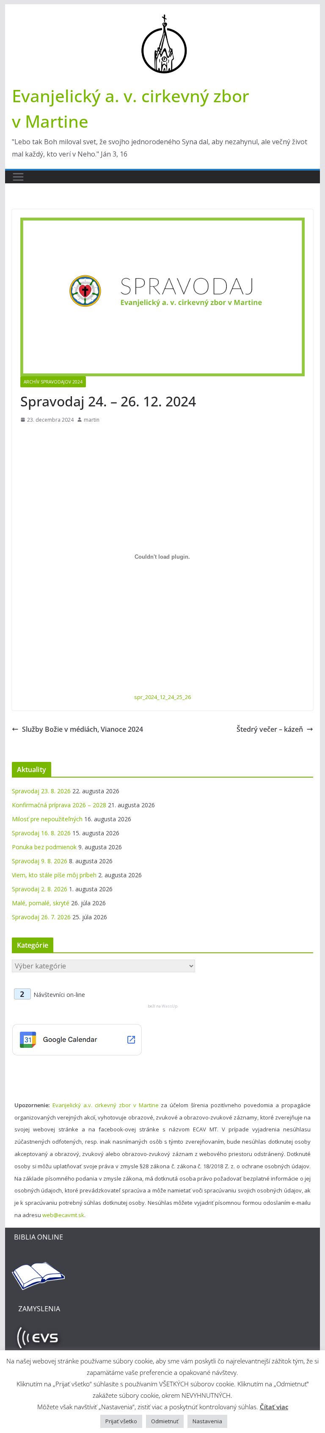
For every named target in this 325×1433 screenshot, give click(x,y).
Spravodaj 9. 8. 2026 (39, 861)
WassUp (169, 1006)
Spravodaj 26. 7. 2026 (41, 917)
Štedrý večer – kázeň (270, 729)
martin (91, 419)
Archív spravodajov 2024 (53, 382)
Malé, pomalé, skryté (40, 903)
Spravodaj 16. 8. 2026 (41, 833)
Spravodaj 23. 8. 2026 (41, 791)
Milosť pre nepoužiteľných (47, 819)
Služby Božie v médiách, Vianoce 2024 (82, 729)
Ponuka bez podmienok (44, 847)
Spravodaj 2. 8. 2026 (39, 889)
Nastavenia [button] (207, 1421)
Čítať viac (274, 1406)
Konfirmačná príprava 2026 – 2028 (59, 805)
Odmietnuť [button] (165, 1421)
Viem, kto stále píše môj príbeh (54, 875)
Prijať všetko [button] (121, 1421)
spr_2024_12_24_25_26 (162, 697)
